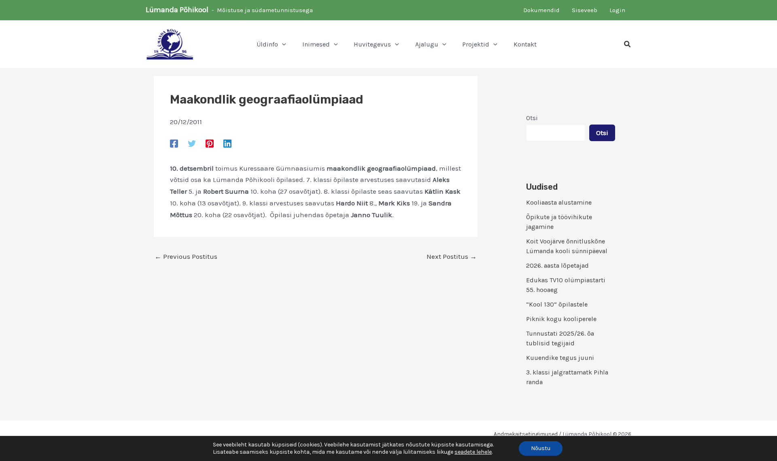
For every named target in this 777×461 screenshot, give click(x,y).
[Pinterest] (210, 143)
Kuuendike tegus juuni (560, 358)
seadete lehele (473, 451)
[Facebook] (174, 143)
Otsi (532, 118)
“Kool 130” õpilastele (557, 304)
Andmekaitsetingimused (526, 434)
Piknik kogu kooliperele (561, 319)
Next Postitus (452, 256)
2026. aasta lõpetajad (557, 265)
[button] (282, 44)
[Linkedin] (227, 143)
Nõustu (540, 448)
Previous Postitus (186, 256)
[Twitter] (192, 143)
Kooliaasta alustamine (559, 202)
